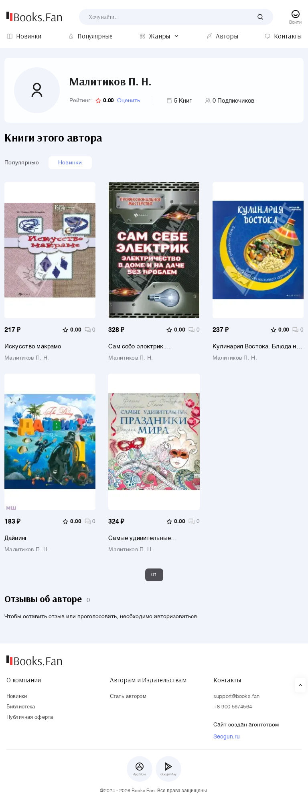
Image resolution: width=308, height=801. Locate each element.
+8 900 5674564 (232, 707)
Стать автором (128, 696)
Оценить (128, 100)
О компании (23, 680)
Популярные (21, 163)
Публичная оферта (29, 717)
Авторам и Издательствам (148, 680)
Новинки (70, 163)
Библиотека (20, 707)
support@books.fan (236, 696)
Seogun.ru (226, 737)
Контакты (227, 680)
